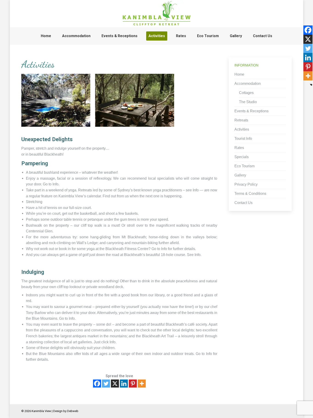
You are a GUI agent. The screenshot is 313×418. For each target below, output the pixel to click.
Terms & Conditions (250, 193)
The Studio (248, 102)
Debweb (72, 411)
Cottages (246, 93)
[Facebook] (97, 384)
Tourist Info (243, 138)
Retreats (241, 120)
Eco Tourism (244, 166)
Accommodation (247, 83)
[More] (142, 384)
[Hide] (311, 85)
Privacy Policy (246, 184)
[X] (115, 384)
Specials (241, 157)
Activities (241, 129)
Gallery (240, 175)
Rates (239, 148)
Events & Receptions (251, 111)
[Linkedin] (124, 384)
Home (239, 74)
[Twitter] (106, 384)
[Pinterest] (133, 384)
